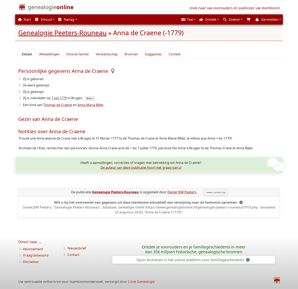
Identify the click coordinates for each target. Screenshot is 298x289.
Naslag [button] (68, 19)
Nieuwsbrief (77, 248)
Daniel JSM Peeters (181, 192)
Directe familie (77, 54)
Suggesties (153, 54)
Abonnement (33, 249)
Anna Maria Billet (90, 105)
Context (175, 54)
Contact (73, 254)
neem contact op (215, 192)
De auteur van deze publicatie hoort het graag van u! (141, 167)
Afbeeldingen (49, 54)
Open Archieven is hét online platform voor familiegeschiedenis (190, 259)
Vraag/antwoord (35, 255)
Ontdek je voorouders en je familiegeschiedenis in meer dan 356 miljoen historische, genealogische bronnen (193, 249)
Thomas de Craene (57, 105)
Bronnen (131, 54)
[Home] (277, 280)
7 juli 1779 (59, 98)
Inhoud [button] (46, 19)
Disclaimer (31, 262)
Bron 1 (90, 98)
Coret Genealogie (141, 281)
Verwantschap (107, 54)
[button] (188, 19)
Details (27, 54)
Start (27, 19)
